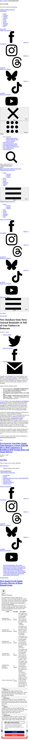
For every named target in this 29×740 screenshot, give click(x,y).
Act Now (3, 460)
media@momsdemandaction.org (8, 437)
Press (4, 26)
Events (4, 20)
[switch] (2, 689)
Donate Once (18, 168)
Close (2, 134)
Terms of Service (7, 483)
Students (5, 25)
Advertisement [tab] (4, 713)
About (4, 13)
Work (4, 19)
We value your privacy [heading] (12, 722)
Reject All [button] (14, 735)
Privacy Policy (6, 479)
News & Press (3, 316)
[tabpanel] (14, 646)
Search (1, 167)
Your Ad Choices (7, 481)
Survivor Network (10, 141)
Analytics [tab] (3, 705)
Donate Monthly (10, 168)
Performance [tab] (4, 696)
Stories (4, 22)
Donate (8, 297)
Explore (26, 132)
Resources (5, 23)
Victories (5, 18)
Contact (5, 476)
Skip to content (3, 0)
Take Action (3, 29)
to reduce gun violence (20, 409)
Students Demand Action (12, 139)
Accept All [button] (14, 732)
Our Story (5, 15)
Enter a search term (4, 164)
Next (1, 440)
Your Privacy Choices (8, 482)
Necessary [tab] (4, 604)
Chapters (5, 16)
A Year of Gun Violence (11, 377)
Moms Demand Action (11, 138)
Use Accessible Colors (13, 0)
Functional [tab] (3, 688)
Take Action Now (4, 465)
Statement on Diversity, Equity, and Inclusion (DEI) (15, 478)
